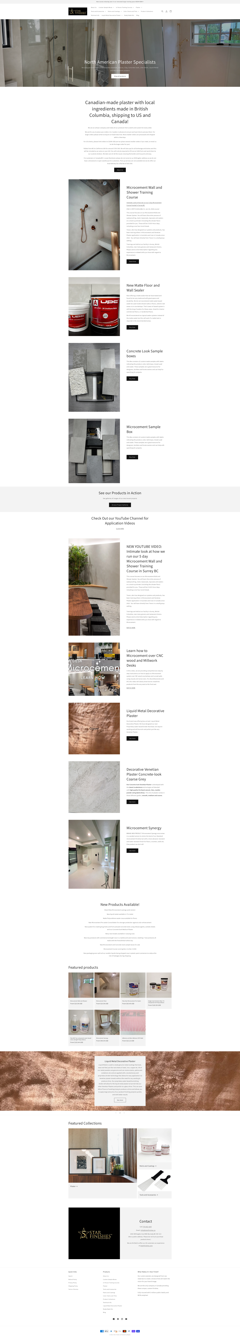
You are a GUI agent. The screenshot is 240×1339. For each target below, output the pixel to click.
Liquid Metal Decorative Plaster (112, 1306)
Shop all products (120, 76)
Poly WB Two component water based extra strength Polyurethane (80, 1039)
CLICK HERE (120, 529)
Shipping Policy (73, 1286)
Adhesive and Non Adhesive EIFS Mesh (132, 1038)
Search (70, 1276)
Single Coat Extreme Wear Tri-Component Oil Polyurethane (156, 1001)
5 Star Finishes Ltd (117, 1334)
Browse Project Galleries (120, 505)
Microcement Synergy (102, 1038)
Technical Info (107, 1302)
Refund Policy (72, 1279)
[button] (106, 7)
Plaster (73, 1186)
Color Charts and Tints (110, 1296)
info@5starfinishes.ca (148, 1230)
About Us (120, 170)
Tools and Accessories (148, 1195)
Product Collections (109, 1299)
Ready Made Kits (108, 1309)
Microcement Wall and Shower (78, 1001)
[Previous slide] (116, 1113)
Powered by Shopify (126, 1334)
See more (132, 738)
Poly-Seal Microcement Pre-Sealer (131, 1001)
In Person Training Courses (111, 1283)
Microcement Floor (101, 1001)
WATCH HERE (131, 628)
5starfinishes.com (146, 1246)
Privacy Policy (72, 1283)
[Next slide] (124, 1113)
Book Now (132, 261)
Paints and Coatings (147, 1166)
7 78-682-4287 (147, 1227)
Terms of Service (73, 1289)
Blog (104, 1312)
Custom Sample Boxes (110, 1279)
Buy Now (132, 327)
